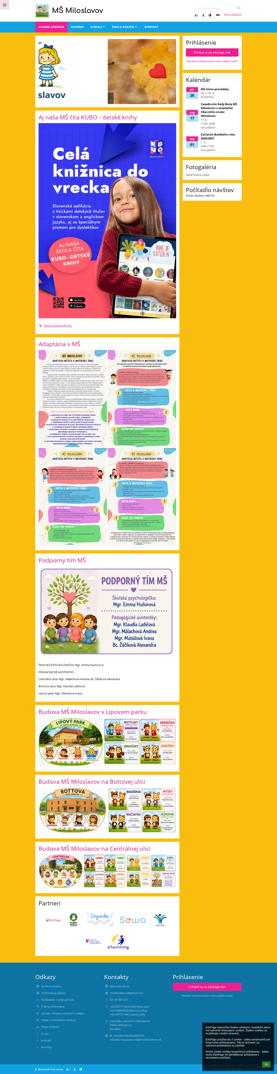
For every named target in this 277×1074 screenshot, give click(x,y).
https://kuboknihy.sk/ (58, 326)
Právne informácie (52, 1007)
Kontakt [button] (151, 27)
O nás (44, 1034)
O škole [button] (96, 27)
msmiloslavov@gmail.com (126, 993)
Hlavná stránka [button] (51, 27)
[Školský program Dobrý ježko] (73, 920)
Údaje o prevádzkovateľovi (58, 1020)
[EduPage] (53, 920)
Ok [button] (266, 1064)
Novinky (46, 1047)
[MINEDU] (94, 941)
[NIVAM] (160, 920)
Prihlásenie (232, 15)
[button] (210, 15)
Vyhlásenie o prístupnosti (57, 1000)
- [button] (76, 1069)
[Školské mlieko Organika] (101, 920)
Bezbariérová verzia (50, 1069)
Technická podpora (53, 993)
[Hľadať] (238, 7)
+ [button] (197, 15)
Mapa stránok (50, 1027)
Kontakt (46, 1040)
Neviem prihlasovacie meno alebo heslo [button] (212, 61)
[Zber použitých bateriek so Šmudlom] (133, 920)
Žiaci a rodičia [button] (123, 27)
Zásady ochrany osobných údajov (62, 1013)
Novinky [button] (77, 27)
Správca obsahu (51, 986)
